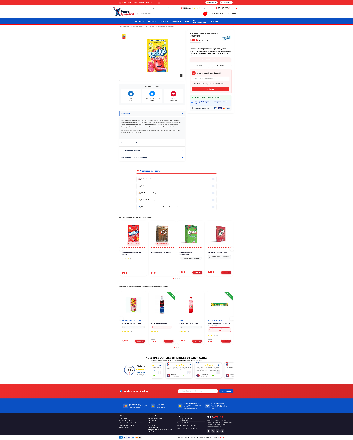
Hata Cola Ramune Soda (160, 324)
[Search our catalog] (205, 14)
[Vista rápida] (135, 247)
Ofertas (122, 416)
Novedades (123, 418)
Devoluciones (153, 423)
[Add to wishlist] (131, 247)
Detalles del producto (129, 143)
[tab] (152, 113)
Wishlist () (227, 2)
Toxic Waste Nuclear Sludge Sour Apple (219, 324)
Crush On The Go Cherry (217, 253)
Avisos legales (124, 427)
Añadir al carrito (197, 272)
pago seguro (153, 420)
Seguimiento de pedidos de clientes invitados (160, 430)
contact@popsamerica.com (189, 425)
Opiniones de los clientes (130, 150)
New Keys (222, 437)
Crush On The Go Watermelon (185, 254)
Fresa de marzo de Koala (131, 324)
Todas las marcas (126, 420)
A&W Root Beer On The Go (161, 253)
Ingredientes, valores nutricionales (134, 157)
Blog (152, 8)
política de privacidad (127, 425)
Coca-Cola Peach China (188, 324)
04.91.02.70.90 (184, 423)
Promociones (160, 8)
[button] (173, 278)
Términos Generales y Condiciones (131, 423)
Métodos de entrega (156, 418)
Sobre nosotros (142, 8)
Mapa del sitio (153, 427)
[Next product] (233, 27)
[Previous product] (232, 27)
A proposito (153, 416)
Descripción (125, 113)
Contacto (171, 8)
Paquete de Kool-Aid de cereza (131, 254)
